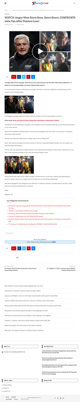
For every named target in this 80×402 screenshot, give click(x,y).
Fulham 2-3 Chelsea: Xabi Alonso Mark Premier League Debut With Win (27, 320)
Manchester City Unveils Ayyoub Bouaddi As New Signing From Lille (26, 311)
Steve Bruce (9, 233)
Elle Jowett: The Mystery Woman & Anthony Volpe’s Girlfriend (24, 330)
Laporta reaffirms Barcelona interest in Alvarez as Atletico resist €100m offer (29, 301)
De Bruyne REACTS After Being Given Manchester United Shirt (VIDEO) (36, 120)
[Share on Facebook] (19, 77)
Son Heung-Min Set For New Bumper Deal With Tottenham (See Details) (31, 213)
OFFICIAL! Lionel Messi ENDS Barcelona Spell (23, 211)
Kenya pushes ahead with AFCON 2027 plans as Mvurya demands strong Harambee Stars (33, 306)
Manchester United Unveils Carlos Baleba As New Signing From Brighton (28, 315)
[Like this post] (14, 77)
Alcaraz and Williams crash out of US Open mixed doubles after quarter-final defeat (31, 296)
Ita (17, 257)
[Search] (74, 3)
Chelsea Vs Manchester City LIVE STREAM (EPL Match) (25, 216)
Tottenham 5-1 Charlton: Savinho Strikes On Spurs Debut (22, 291)
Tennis (16, 399)
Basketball (9, 399)
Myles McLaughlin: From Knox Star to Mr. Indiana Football (23, 325)
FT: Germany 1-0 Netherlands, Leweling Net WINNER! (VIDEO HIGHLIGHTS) (32, 224)
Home (6, 10)
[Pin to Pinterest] (28, 77)
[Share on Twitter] (24, 77)
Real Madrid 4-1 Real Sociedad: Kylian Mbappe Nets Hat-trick (24, 286)
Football (13, 397)
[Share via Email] (33, 77)
